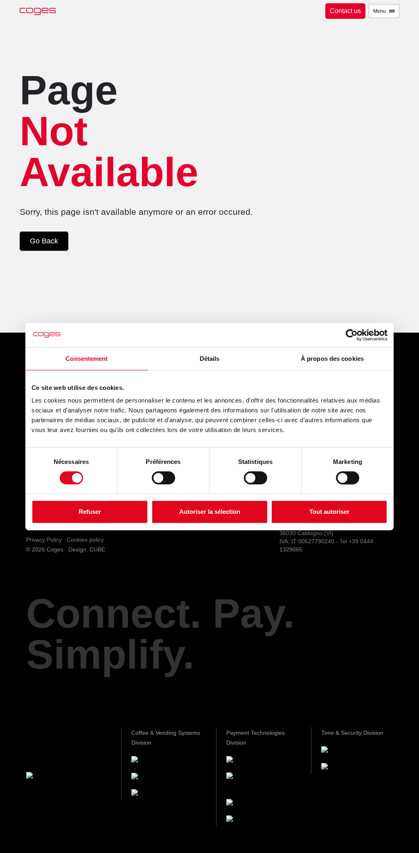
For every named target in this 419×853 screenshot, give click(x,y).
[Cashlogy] (250, 804)
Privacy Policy (44, 539)
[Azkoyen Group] (59, 777)
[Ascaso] (152, 794)
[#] (343, 768)
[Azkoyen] (154, 761)
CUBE (97, 549)
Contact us (345, 10)
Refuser (90, 511)
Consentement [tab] (86, 358)
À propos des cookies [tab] (332, 358)
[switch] (163, 477)
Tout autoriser (329, 511)
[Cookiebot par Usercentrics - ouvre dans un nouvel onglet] (351, 335)
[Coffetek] (153, 777)
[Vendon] (248, 820)
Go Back (44, 241)
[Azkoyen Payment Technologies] (250, 782)
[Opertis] (342, 751)
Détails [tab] (210, 358)
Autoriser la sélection (209, 511)
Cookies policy (85, 539)
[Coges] (246, 761)
